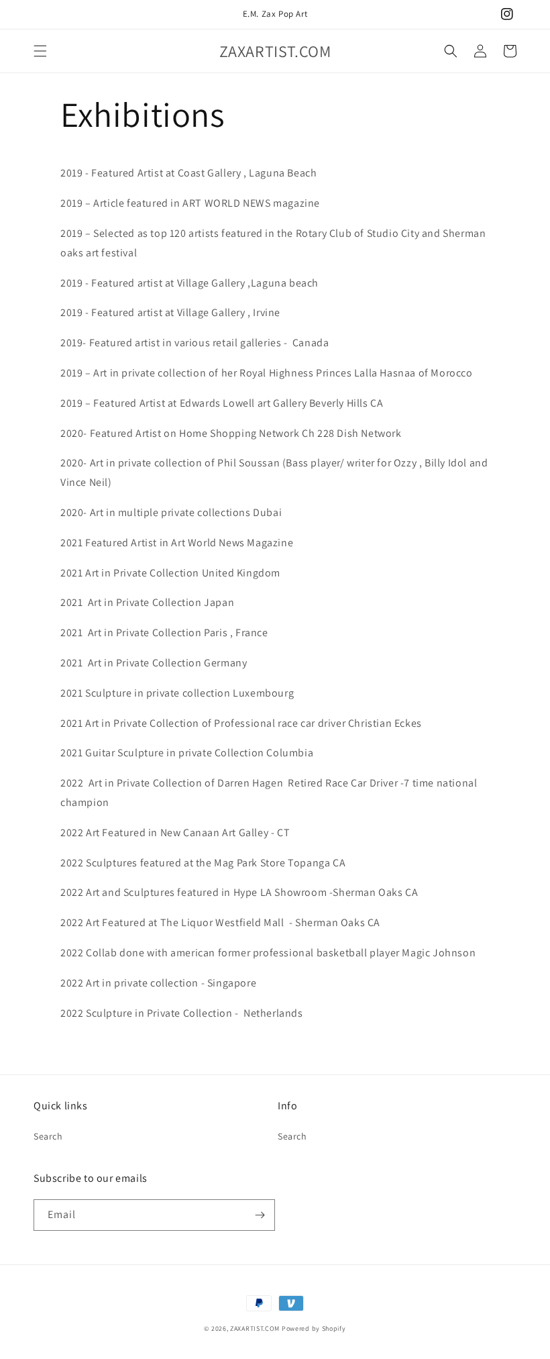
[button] (40, 51)
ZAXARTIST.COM (255, 1328)
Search (48, 1136)
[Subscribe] (259, 1215)
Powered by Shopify (314, 1328)
